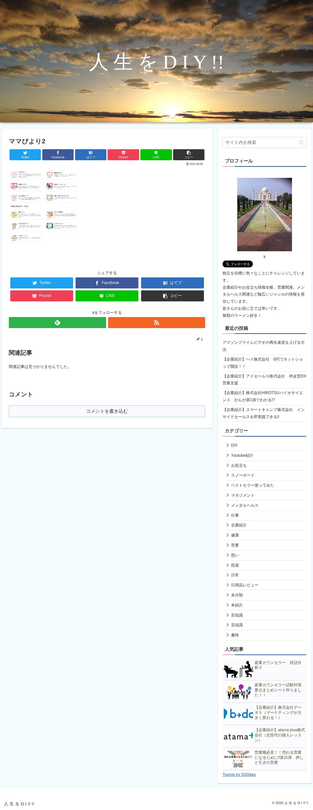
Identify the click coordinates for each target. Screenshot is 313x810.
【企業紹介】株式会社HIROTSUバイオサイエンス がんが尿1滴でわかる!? (263, 396)
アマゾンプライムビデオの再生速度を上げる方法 (264, 346)
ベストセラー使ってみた (252, 485)
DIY (234, 445)
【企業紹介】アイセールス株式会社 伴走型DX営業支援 (264, 379)
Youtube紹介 (242, 455)
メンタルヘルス (244, 505)
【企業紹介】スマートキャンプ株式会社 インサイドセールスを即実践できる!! (264, 413)
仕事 (235, 515)
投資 (235, 565)
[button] (301, 142)
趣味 (235, 635)
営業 (235, 545)
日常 (235, 575)
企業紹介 (239, 525)
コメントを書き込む (107, 411)
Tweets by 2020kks (239, 775)
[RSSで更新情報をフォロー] (156, 322)
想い (235, 555)
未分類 (237, 595)
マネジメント (243, 495)
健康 (235, 535)
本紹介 (237, 605)
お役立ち (239, 465)
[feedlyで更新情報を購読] (57, 322)
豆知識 (237, 615)
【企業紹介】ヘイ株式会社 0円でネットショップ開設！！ (263, 362)
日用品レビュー (244, 585)
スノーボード (243, 475)
